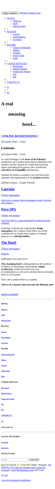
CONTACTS (13, 82)
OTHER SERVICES (17, 63)
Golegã (16, 34)
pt (8, 87)
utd (4, 475)
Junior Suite (18, 55)
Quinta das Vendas (21, 71)
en (8, 92)
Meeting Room (20, 69)
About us (17, 21)
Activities (17, 39)
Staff (15, 23)
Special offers (19, 26)
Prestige (16, 53)
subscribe (34, 460)
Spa (14, 74)
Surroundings (19, 37)
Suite (15, 58)
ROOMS (11, 45)
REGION (11, 31)
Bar (14, 77)
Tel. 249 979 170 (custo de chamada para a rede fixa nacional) (26, 467)
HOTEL (11, 18)
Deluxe (16, 50)
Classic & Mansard (22, 47)
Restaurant (18, 66)
